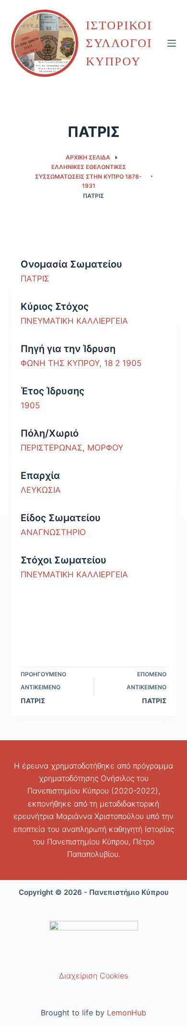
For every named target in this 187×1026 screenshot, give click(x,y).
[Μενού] (171, 43)
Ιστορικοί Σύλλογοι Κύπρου (119, 43)
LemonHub (126, 1012)
